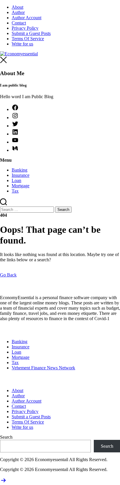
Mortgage (20, 185)
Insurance (20, 175)
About (17, 7)
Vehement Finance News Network (43, 367)
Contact (19, 22)
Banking (19, 169)
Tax (15, 190)
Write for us (22, 43)
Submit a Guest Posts (31, 33)
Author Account (26, 17)
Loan (16, 180)
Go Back (8, 274)
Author (18, 12)
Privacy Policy (25, 28)
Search (6, 437)
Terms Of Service (28, 38)
